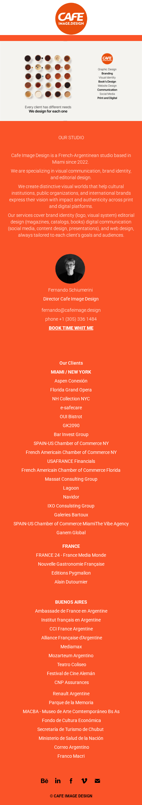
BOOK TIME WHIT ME (71, 328)
